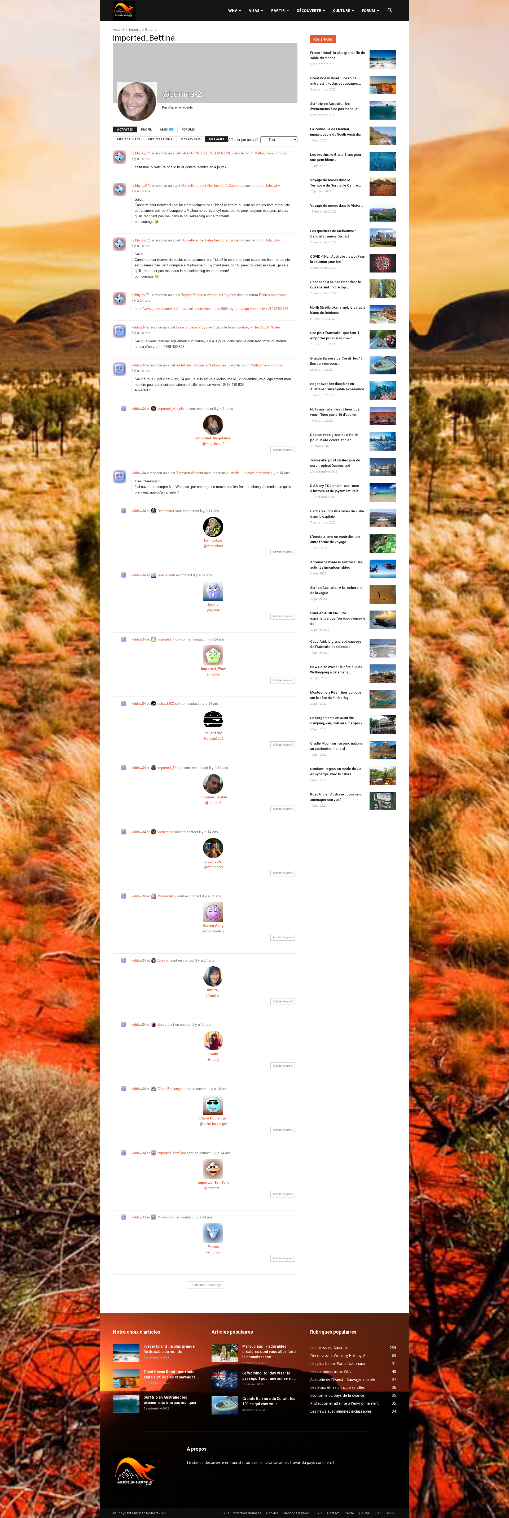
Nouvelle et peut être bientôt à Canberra (211, 186)
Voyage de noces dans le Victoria (336, 205)
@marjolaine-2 (213, 444)
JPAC (378, 1513)
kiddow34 (138, 327)
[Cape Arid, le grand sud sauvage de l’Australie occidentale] (383, 648)
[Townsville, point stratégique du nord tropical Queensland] (383, 467)
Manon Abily (166, 896)
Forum (368, 10)
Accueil (118, 29)
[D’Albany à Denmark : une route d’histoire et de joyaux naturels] (383, 492)
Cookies (272, 1513)
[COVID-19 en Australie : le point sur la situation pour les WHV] (383, 263)
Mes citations (160, 139)
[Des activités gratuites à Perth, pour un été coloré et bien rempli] (383, 441)
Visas (254, 10)
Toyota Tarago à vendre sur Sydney (208, 295)
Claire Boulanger (170, 1089)
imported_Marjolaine (172, 409)
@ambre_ (213, 995)
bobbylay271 (141, 153)
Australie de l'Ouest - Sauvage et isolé (342, 1379)
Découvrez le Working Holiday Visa (340, 1355)
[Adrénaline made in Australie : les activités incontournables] (383, 569)
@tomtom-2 (213, 1188)
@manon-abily (213, 931)
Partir (278, 10)
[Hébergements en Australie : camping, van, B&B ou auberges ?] (383, 724)
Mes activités (128, 139)
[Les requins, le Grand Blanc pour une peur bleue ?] (383, 161)
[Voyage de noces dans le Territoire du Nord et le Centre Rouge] (383, 187)
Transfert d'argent (189, 473)
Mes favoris (191, 139)
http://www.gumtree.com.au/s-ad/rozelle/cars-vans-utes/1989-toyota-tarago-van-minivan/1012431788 (211, 309)
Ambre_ (163, 960)
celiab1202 (165, 704)
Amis (166, 129)
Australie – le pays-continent (248, 473)
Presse (349, 1513)
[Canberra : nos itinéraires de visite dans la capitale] (383, 518)
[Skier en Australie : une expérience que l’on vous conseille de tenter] (383, 620)
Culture (341, 10)
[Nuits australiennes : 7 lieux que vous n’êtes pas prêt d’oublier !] (383, 416)
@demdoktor (213, 546)
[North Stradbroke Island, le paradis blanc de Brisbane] (383, 314)
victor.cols (165, 832)
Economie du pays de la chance (337, 1395)
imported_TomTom (171, 1153)
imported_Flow (168, 639)
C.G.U (318, 1513)
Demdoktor (165, 511)
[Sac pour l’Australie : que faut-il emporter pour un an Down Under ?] (383, 339)
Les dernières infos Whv (330, 1371)
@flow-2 (213, 674)
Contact (333, 1513)
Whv (232, 10)
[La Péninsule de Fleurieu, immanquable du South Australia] (383, 136)
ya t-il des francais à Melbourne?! (201, 365)
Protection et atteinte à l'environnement (344, 1403)
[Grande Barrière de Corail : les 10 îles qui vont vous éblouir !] (383, 365)
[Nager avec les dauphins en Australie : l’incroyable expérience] (383, 390)
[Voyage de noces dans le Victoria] (383, 212)
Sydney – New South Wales (259, 327)
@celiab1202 (213, 739)
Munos (162, 1217)
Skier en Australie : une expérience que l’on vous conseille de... (337, 618)
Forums (188, 129)
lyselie (162, 575)
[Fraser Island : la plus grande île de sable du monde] (383, 59)
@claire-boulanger (213, 1124)
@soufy (213, 1060)
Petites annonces (272, 295)
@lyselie (213, 610)
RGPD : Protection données (241, 1513)
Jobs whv (272, 186)
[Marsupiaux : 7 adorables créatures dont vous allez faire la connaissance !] (225, 1353)
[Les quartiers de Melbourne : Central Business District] (383, 237)
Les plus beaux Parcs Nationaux (337, 1363)
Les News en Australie (329, 1347)
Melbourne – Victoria (270, 153)
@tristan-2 (213, 803)
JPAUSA (364, 1513)
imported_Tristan (170, 768)
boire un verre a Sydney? (195, 327)
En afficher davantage (205, 1285)
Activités (125, 129)
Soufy (161, 1025)
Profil (146, 129)
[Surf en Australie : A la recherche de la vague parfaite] (383, 594)
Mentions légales (296, 1513)
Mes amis (216, 139)
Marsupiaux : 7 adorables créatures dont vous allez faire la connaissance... (269, 1351)
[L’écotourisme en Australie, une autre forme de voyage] (383, 543)
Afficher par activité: (243, 140)
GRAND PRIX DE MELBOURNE (206, 153)
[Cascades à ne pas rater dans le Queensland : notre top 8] (383, 288)
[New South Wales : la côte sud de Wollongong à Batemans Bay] (383, 673)
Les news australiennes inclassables (341, 1411)
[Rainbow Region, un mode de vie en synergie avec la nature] (383, 775)
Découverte (309, 10)
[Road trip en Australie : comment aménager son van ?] (383, 801)
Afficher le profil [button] (282, 449)
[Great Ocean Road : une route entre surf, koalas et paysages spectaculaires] (383, 85)
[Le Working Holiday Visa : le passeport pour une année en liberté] (225, 1379)
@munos (213, 1252)
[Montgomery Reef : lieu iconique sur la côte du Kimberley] (383, 699)
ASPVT (391, 1513)
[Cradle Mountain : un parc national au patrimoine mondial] (383, 750)
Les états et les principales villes (337, 1387)
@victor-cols (213, 867)
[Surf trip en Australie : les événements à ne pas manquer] (383, 110)
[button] (389, 11)
